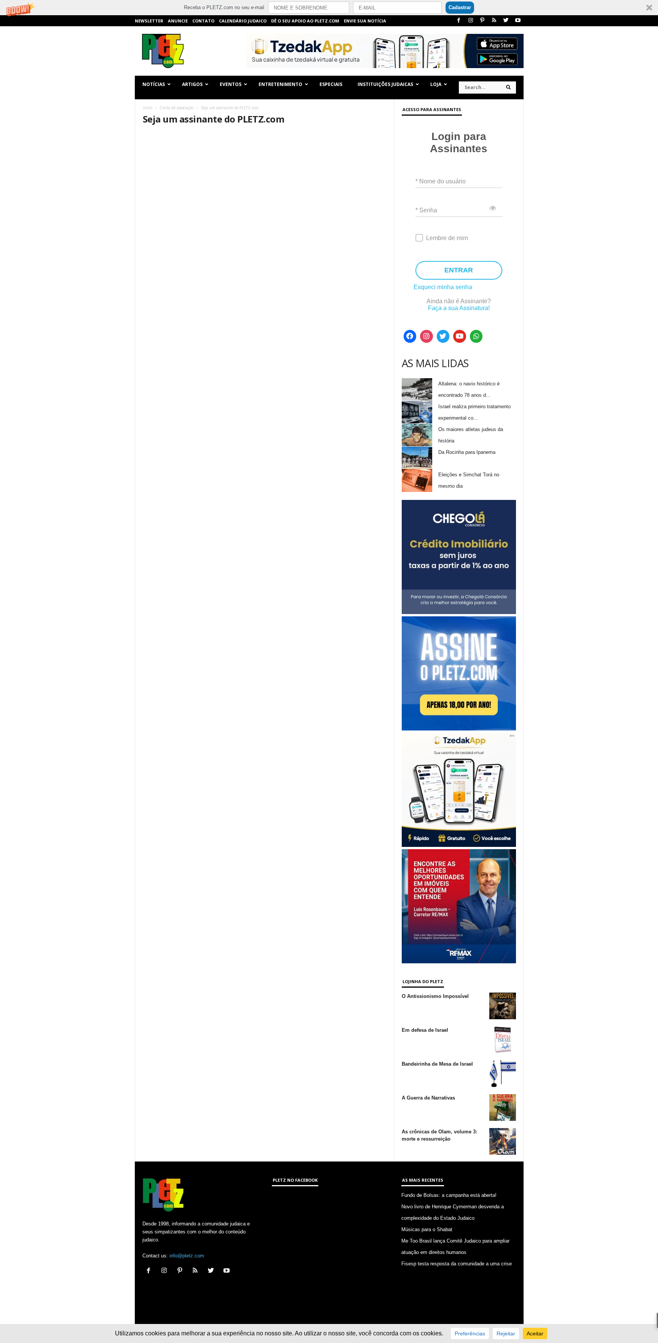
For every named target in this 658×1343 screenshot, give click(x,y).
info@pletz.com (186, 1256)
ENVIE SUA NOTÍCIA (365, 21)
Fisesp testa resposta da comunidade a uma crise (456, 1264)
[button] (329, 7)
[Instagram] (470, 20)
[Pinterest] (482, 20)
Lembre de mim (447, 238)
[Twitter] (506, 20)
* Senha (426, 210)
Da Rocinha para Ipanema (466, 452)
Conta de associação (176, 107)
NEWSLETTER (149, 21)
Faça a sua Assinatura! (459, 308)
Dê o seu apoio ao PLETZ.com (305, 21)
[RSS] (494, 20)
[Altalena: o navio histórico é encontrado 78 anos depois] (417, 389)
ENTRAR (458, 270)
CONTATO (203, 21)
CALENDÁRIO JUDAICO (243, 21)
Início (147, 107)
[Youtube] (517, 20)
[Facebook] (458, 20)
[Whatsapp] (476, 336)
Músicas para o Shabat (426, 1229)
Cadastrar (460, 7)
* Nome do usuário (440, 181)
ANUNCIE (178, 21)
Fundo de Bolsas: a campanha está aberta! (449, 1195)
